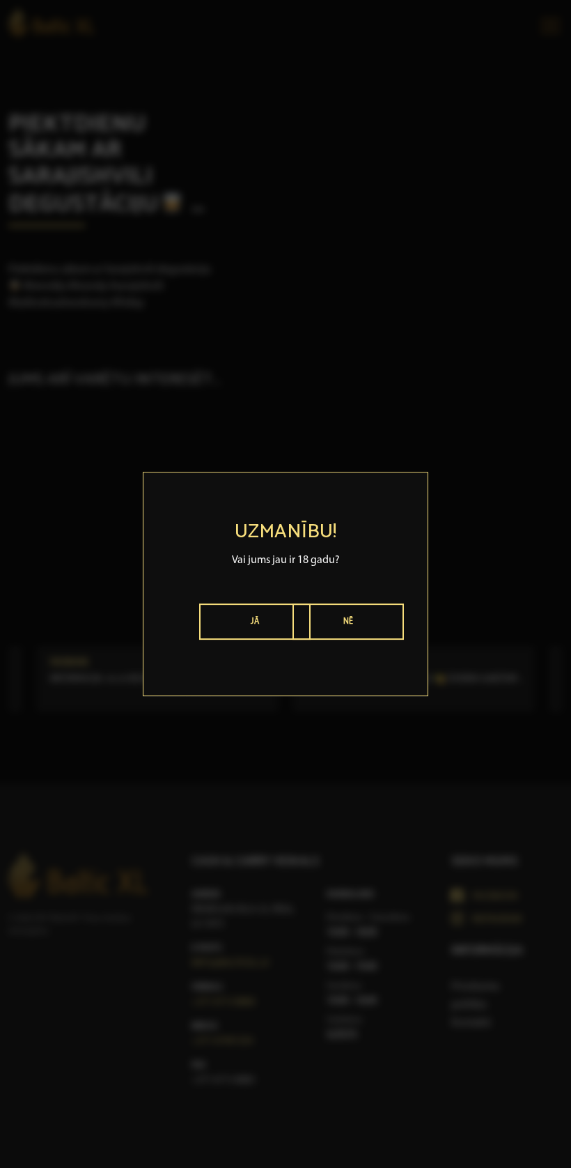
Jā (255, 621)
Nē (348, 621)
